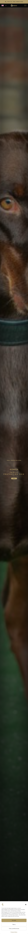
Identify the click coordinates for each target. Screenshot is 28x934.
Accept (14, 920)
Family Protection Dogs (14, 460)
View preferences (14, 928)
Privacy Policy (14, 932)
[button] (26, 904)
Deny (14, 924)
